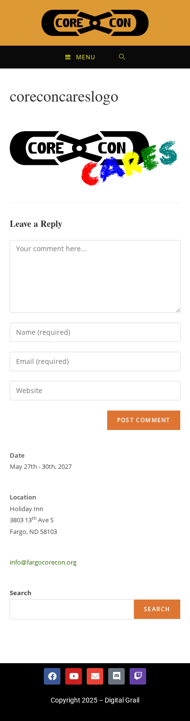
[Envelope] (95, 676)
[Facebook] (52, 676)
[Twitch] (138, 676)
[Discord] (116, 676)
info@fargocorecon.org (43, 562)
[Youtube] (73, 676)
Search (21, 592)
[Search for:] (122, 57)
